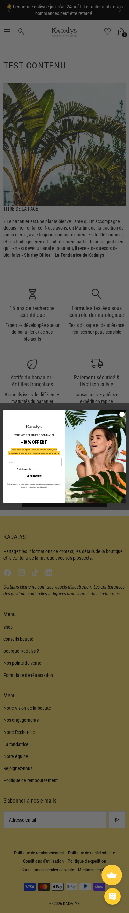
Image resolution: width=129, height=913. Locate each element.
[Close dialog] (122, 414)
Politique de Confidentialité (37, 487)
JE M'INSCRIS (33, 475)
